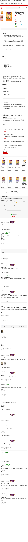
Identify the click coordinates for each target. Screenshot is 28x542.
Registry (3, 4)
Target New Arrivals (2, 0)
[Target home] (1, 8)
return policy (6, 121)
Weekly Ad (11, 3)
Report (15, 147)
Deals (19, 2)
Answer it (5, 132)
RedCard (5, 4)
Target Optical (17, 2)
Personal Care (19, 1)
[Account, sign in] (23, 8)
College (9, 0)
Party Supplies (4, 2)
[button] (17, 14)
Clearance (21, 2)
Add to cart (16, 19)
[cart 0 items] (26, 8)
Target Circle (7, 4)
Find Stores (10, 4)
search (19, 7)
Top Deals (5, 3)
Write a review (14, 216)
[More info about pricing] (26, 16)
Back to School (6, 0)
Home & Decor (22, 0)
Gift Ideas (7, 2)
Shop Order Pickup (15, 3)
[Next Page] (27, 165)
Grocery (9, 1)
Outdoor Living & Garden (5, 1)
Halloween (11, 0)
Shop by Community (12, 2)
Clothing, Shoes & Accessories (16, 0)
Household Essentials (12, 1)
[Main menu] (4, 8)
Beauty (17, 1)
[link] (17, 14)
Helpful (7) (10, 147)
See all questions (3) (5, 151)
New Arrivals (24, 2)
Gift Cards (9, 2)
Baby (15, 1)
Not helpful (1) (12, 147)
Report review (8, 229)
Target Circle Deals (8, 3)
